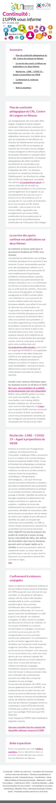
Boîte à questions (23, 88)
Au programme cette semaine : (22, 347)
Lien (10, 563)
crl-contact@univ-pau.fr (30, 182)
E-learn (41, 406)
